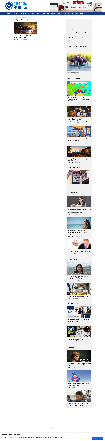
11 (72, 32)
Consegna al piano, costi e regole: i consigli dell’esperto (79, 320)
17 (69, 35)
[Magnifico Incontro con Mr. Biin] (79, 289)
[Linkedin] (56, 428)
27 (79, 37)
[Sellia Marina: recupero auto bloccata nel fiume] (26, 28)
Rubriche (45, 13)
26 (76, 37)
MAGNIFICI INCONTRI (73, 259)
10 (69, 32)
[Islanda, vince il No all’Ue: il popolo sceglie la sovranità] (79, 376)
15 (85, 32)
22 (85, 35)
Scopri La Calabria (35, 13)
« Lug (69, 42)
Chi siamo (70, 13)
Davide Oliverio (71, 162)
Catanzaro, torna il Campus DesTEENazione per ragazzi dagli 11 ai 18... (79, 99)
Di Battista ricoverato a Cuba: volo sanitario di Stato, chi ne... (79, 404)
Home (15, 17)
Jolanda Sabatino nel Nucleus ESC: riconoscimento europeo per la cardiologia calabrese (79, 211)
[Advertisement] (52, 420)
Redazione (16, 39)
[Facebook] (48, 428)
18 (72, 35)
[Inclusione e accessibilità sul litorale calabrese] (79, 131)
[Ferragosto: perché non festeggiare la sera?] (79, 151)
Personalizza (76, 438)
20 (79, 35)
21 (82, 35)
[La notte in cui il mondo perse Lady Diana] (79, 356)
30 (89, 37)
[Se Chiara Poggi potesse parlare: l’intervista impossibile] (79, 268)
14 (82, 32)
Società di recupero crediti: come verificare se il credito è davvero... (79, 340)
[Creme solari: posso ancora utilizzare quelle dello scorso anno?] (79, 223)
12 (76, 32)
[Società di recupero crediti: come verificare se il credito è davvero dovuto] (79, 331)
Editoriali (53, 13)
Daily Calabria (62, 13)
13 (79, 32)
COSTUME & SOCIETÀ (74, 78)
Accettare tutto (97, 438)
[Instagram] (52, 428)
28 (82, 37)
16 (89, 32)
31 (69, 40)
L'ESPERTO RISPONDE (74, 303)
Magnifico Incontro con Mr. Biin (78, 297)
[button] (100, 13)
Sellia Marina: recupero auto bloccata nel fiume (23, 36)
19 (76, 35)
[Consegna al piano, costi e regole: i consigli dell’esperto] (79, 312)
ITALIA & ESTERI (72, 347)
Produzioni (24, 13)
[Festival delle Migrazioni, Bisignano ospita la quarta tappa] (79, 111)
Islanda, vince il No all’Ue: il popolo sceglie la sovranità (79, 384)
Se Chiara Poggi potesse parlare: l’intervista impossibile (78, 277)
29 (85, 37)
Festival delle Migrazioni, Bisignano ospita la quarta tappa (78, 120)
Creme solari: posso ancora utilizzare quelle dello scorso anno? (77, 232)
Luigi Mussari (70, 280)
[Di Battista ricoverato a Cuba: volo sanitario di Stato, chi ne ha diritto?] (79, 396)
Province (16, 13)
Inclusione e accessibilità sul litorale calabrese (77, 140)
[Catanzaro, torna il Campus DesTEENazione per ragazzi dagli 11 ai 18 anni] (79, 88)
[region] (52, 437)
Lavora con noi (79, 13)
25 (72, 37)
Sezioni (8, 13)
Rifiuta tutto (86, 438)
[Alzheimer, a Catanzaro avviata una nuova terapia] (79, 244)
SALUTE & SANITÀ (73, 193)
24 (69, 37)
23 (89, 35)
